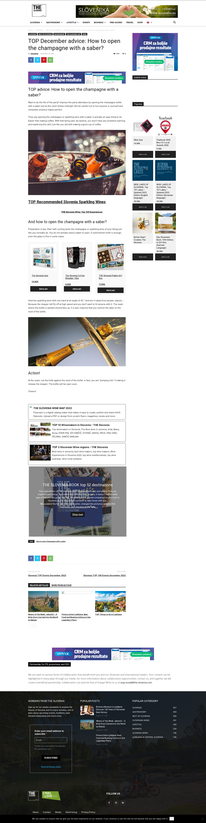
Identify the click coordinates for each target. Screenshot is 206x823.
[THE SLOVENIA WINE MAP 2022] (77, 411)
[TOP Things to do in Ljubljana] (110, 601)
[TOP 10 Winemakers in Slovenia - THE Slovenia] (77, 431)
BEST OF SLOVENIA (53, 30)
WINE (84, 34)
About (36, 812)
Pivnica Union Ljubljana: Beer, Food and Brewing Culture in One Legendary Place (76, 617)
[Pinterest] (44, 60)
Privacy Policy (88, 812)
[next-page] (34, 625)
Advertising (71, 812)
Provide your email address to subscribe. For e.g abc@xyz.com (50, 747)
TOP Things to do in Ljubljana (108, 614)
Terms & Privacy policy (51, 766)
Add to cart (43, 289)
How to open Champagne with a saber (51, 541)
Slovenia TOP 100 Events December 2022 (104, 575)
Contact (47, 812)
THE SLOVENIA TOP (73, 34)
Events (86, 22)
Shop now (77, 514)
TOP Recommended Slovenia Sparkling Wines (67, 202)
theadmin (34, 53)
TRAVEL (129, 22)
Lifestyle (71, 22)
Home (30, 30)
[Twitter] (37, 60)
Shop (140, 22)
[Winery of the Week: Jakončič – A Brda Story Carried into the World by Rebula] (43, 601)
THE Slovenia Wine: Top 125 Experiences (81, 212)
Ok (172, 819)
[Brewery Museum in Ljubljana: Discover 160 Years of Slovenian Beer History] (87, 710)
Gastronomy (53, 22)
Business (98, 22)
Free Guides (116, 22)
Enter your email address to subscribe (49, 732)
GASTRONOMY (59, 34)
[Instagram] (116, 802)
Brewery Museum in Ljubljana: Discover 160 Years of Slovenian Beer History (110, 709)
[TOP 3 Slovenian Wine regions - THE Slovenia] (77, 454)
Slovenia (35, 22)
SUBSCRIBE (51, 758)
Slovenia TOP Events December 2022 (47, 575)
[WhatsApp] (50, 60)
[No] (202, 819)
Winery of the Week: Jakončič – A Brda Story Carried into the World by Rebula (43, 617)
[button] (174, 22)
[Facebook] (31, 60)
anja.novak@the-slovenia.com (136, 682)
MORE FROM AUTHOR (61, 585)
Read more (143, 257)
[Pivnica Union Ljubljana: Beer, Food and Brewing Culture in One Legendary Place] (77, 601)
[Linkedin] (123, 802)
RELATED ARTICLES (39, 585)
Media (58, 812)
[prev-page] (30, 625)
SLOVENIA (39, 30)
